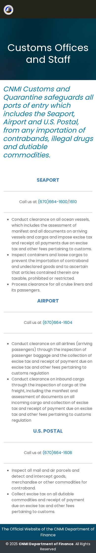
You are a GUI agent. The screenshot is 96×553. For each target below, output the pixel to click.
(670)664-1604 (57, 322)
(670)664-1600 (52, 202)
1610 (73, 202)
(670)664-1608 (57, 453)
